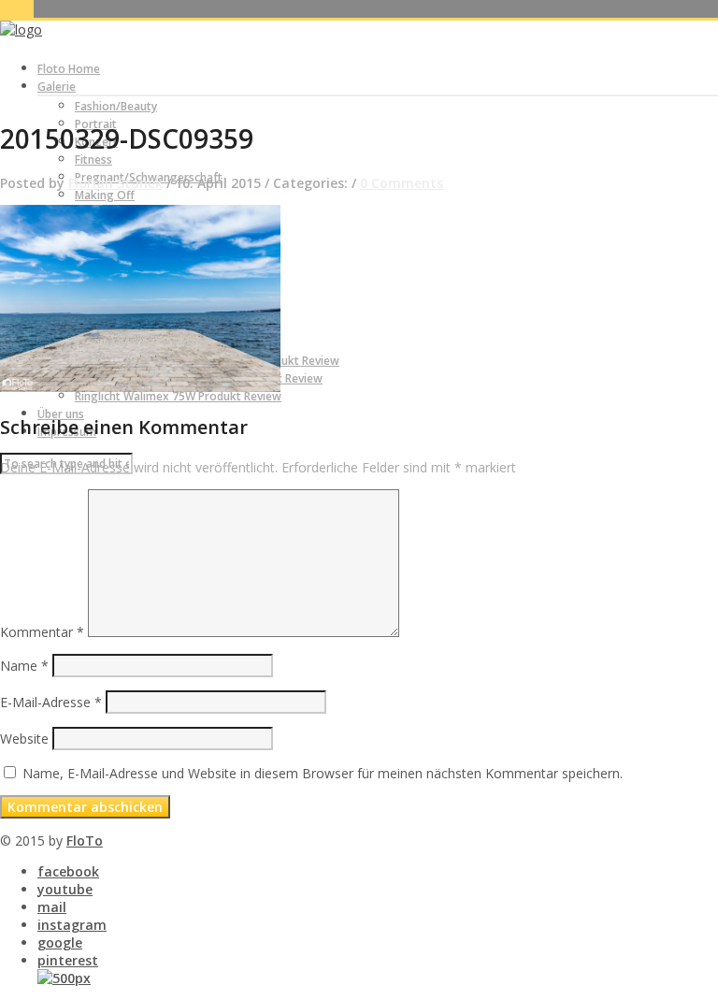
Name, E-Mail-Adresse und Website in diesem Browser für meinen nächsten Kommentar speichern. (322, 773)
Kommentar (42, 632)
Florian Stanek (115, 183)
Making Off (105, 195)
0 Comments (401, 183)
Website (24, 738)
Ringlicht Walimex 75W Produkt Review (178, 396)
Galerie (56, 86)
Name (24, 665)
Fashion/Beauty (116, 106)
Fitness (93, 159)
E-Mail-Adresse (51, 702)
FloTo (84, 840)
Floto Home (68, 69)
